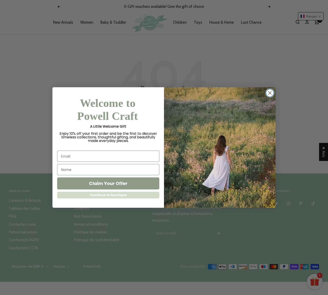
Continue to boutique (108, 195)
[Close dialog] (270, 93)
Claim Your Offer (108, 183)
